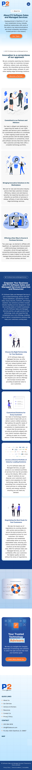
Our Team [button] (16, 36)
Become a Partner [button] (16, 76)
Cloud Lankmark (16, 765)
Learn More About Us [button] (16, 659)
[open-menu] (28, 4)
